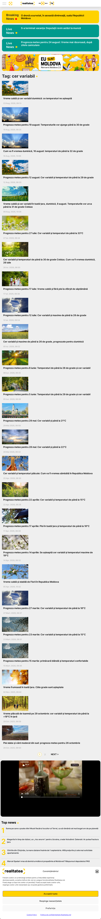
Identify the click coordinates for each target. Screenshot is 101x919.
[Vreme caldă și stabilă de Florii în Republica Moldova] (49, 571)
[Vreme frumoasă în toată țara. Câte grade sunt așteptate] (49, 677)
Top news (8, 822)
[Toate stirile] (9, 3)
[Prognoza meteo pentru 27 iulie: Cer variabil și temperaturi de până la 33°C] (49, 223)
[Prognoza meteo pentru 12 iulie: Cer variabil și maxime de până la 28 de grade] (49, 305)
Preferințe (50, 908)
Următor (55, 755)
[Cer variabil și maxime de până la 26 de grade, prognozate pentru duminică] (49, 331)
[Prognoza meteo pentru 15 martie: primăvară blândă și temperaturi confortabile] (49, 650)
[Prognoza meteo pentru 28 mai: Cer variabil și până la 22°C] (49, 437)
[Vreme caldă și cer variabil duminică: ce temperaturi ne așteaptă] (49, 88)
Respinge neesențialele (50, 901)
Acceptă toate (50, 894)
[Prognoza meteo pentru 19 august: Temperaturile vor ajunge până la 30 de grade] (49, 114)
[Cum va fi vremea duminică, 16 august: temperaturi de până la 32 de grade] (49, 141)
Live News (10, 31)
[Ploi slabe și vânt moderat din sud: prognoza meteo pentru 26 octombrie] (49, 732)
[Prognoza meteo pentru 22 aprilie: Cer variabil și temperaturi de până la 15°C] (49, 489)
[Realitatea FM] (41, 3)
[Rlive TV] (50, 3)
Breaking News (12, 16)
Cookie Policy (32, 915)
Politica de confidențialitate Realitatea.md (55, 915)
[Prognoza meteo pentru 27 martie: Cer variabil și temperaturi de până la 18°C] (49, 598)
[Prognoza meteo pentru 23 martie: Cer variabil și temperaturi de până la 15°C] (49, 624)
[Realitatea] (23, 3)
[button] (97, 871)
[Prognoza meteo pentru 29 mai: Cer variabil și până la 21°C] (49, 410)
